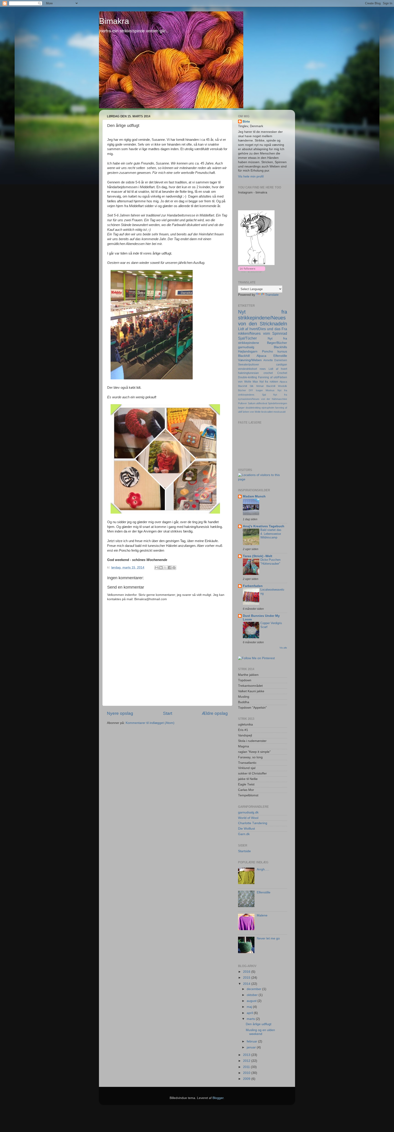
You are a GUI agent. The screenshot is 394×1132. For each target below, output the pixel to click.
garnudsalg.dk (248, 812)
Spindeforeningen (277, 403)
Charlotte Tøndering (252, 823)
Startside (244, 851)
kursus (282, 351)
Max (255, 381)
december (254, 989)
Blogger (218, 1098)
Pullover (242, 403)
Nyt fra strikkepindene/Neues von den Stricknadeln (262, 318)
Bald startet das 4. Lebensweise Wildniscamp (270, 533)
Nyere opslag (120, 713)
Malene (262, 915)
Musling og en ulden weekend (260, 1031)
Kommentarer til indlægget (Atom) (150, 723)
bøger (241, 407)
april (250, 1013)
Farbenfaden (253, 586)
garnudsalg (246, 347)
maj (250, 1007)
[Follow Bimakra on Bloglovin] (256, 264)
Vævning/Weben (250, 360)
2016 (247, 971)
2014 (247, 983)
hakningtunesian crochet (255, 373)
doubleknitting (253, 407)
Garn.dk (244, 834)
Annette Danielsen (275, 360)
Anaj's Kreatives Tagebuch (263, 526)
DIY (251, 390)
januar (252, 1047)
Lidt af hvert (278, 368)
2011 (247, 1067)
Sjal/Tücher (247, 338)
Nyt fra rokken (268, 381)
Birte (246, 121)
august (252, 1001)
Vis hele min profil (251, 176)
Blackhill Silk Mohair (251, 386)
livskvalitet (267, 411)
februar (252, 1041)
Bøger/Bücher (277, 343)
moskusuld (279, 411)
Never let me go (268, 938)
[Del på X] (165, 567)
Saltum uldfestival (257, 403)
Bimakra (114, 21)
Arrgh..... (263, 869)
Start (167, 713)
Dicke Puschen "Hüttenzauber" (270, 561)
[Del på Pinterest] (174, 567)
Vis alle (283, 647)
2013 (247, 1055)
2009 (247, 1079)
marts (251, 1019)
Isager (259, 390)
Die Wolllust (246, 828)
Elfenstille (280, 356)
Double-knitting (247, 377)
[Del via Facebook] (169, 567)
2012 (247, 1061)
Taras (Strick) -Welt (257, 556)
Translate (272, 294)
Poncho (267, 351)
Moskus (270, 390)
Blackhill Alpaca (252, 356)
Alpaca (283, 381)
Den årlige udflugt (258, 1024)
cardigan (281, 364)
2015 (247, 977)
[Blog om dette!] (161, 567)
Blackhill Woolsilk (276, 386)
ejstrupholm (268, 407)
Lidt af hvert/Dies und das (259, 329)
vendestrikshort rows (252, 368)
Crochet (282, 373)
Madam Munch (254, 496)
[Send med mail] (156, 567)
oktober (253, 995)
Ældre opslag (215, 713)
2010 (247, 1073)
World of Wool (248, 818)
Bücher (242, 390)
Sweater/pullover (248, 364)
